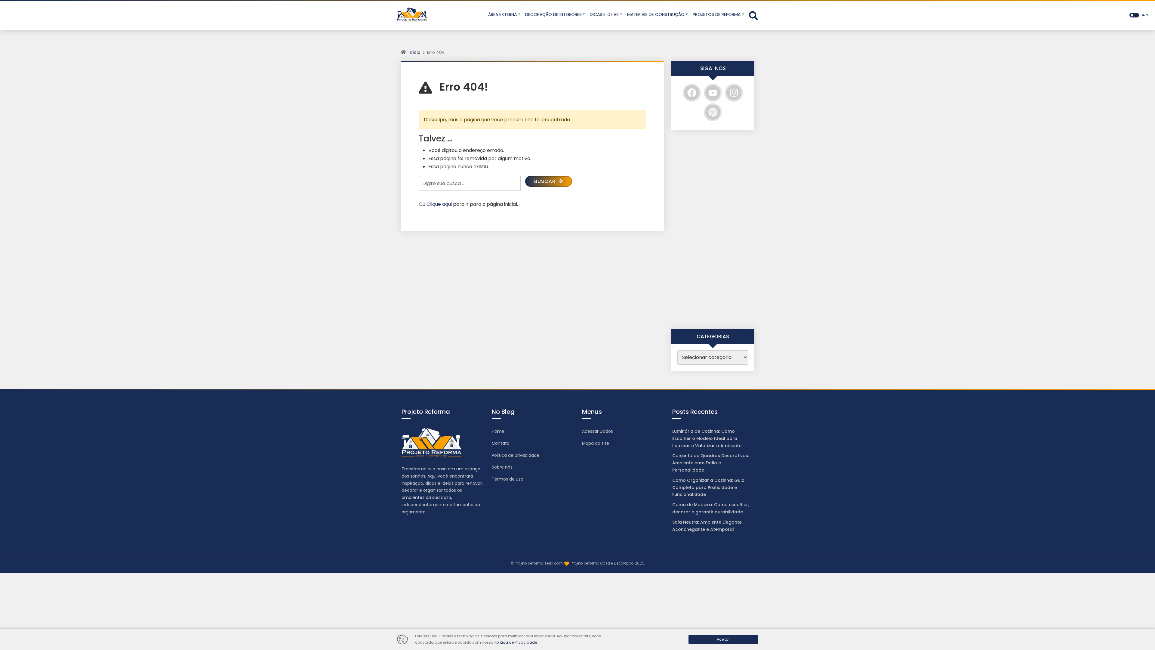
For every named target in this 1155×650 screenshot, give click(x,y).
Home (498, 431)
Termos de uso (507, 479)
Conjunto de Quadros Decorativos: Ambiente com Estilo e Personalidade (710, 463)
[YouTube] (712, 92)
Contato (501, 443)
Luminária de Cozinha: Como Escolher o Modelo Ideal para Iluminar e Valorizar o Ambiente (706, 438)
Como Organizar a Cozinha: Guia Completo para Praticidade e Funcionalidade (708, 487)
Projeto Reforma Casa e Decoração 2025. (608, 563)
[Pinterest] (712, 112)
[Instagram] (733, 92)
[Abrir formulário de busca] (753, 15)
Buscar (545, 181)
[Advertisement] (712, 229)
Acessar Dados (597, 431)
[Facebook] (691, 92)
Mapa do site (595, 443)
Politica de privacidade (515, 455)
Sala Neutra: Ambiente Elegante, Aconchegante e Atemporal (707, 525)
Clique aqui (439, 204)
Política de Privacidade (515, 642)
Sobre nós (502, 467)
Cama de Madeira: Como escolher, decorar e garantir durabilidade (710, 508)
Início (414, 52)
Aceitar (723, 639)
